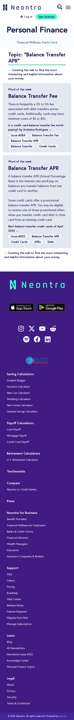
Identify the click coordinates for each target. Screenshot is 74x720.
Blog (9, 642)
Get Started (46, 16)
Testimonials (16, 471)
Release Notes (15, 605)
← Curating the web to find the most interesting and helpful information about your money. (35, 74)
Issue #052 (18, 236)
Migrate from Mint (17, 617)
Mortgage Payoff (17, 435)
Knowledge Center (18, 660)
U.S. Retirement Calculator (22, 459)
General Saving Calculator (22, 411)
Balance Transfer (21, 146)
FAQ (9, 574)
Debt (51, 242)
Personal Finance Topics (21, 666)
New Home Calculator (20, 405)
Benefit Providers (17, 519)
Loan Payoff (14, 429)
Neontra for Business (22, 513)
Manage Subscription (19, 624)
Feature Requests (17, 611)
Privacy (11, 691)
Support (13, 568)
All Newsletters (16, 648)
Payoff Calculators (20, 423)
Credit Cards (47, 146)
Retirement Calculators (23, 453)
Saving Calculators (20, 374)
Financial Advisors (17, 537)
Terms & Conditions (18, 703)
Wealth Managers (17, 544)
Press (11, 501)
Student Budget (16, 380)
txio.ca (62, 716)
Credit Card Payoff (18, 441)
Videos (11, 580)
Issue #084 (18, 135)
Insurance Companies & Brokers (25, 556)
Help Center (14, 599)
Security (12, 697)
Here (54, 42)
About (10, 684)
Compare (13, 483)
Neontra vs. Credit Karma (21, 489)
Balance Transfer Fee (45, 135)
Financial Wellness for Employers (26, 525)
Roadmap (12, 593)
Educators (13, 550)
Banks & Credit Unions (20, 531)
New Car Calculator (18, 392)
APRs (37, 242)
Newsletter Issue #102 (20, 654)
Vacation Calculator (18, 386)
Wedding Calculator (18, 399)
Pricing (11, 586)
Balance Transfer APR (24, 140)
